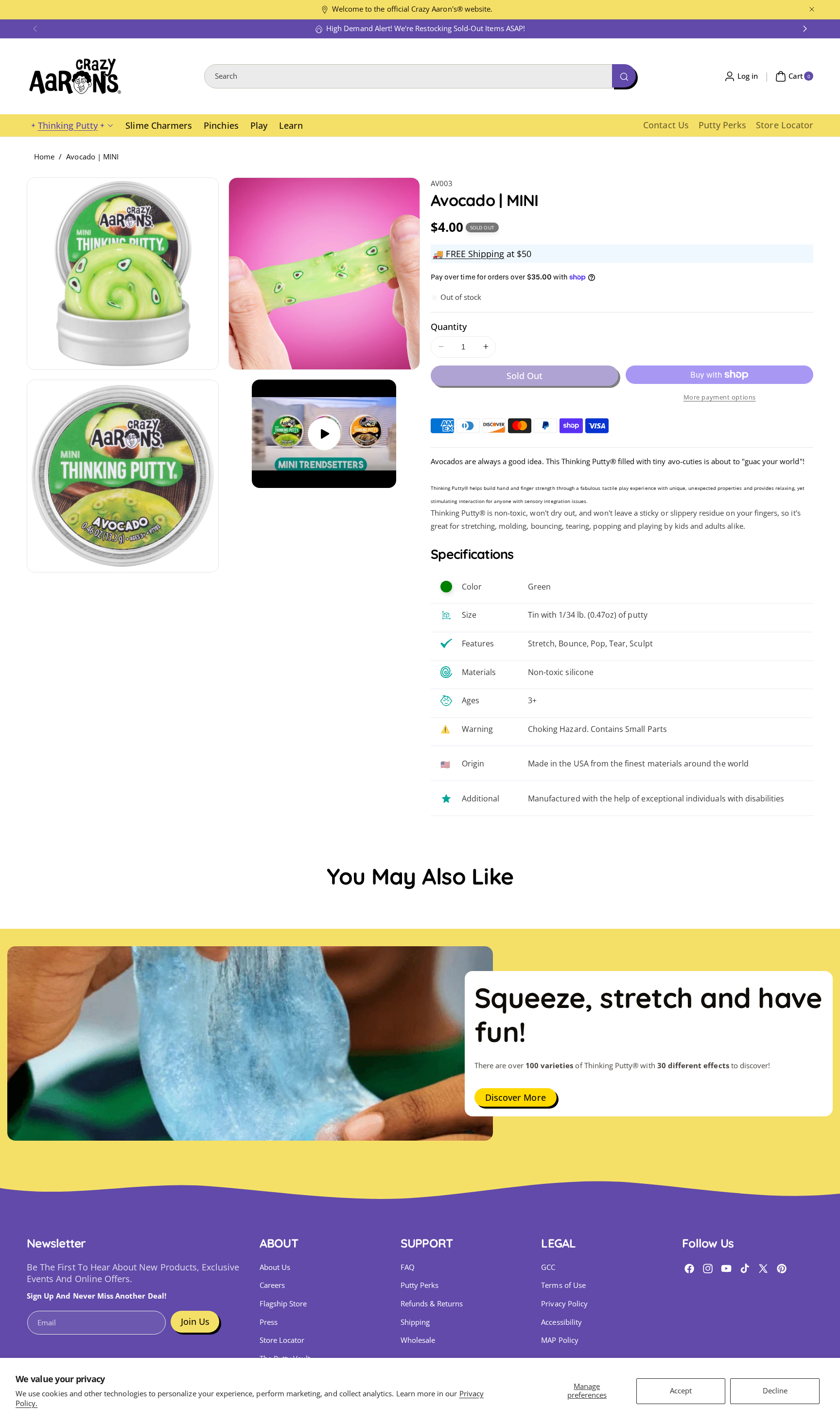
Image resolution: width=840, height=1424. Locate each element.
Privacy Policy (564, 1304)
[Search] (623, 75)
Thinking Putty (68, 125)
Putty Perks (420, 1285)
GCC (548, 1267)
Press (269, 1322)
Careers (272, 1285)
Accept (681, 1391)
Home (44, 157)
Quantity (449, 326)
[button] (35, 28)
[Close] (812, 9)
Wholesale (418, 1340)
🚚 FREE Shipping (468, 253)
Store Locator (282, 1340)
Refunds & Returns (432, 1304)
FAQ (408, 1267)
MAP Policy (559, 1340)
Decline (775, 1391)
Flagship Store (283, 1304)
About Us (275, 1267)
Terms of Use (563, 1285)
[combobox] (420, 76)
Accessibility (561, 1322)
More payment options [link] (719, 396)
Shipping (415, 1322)
